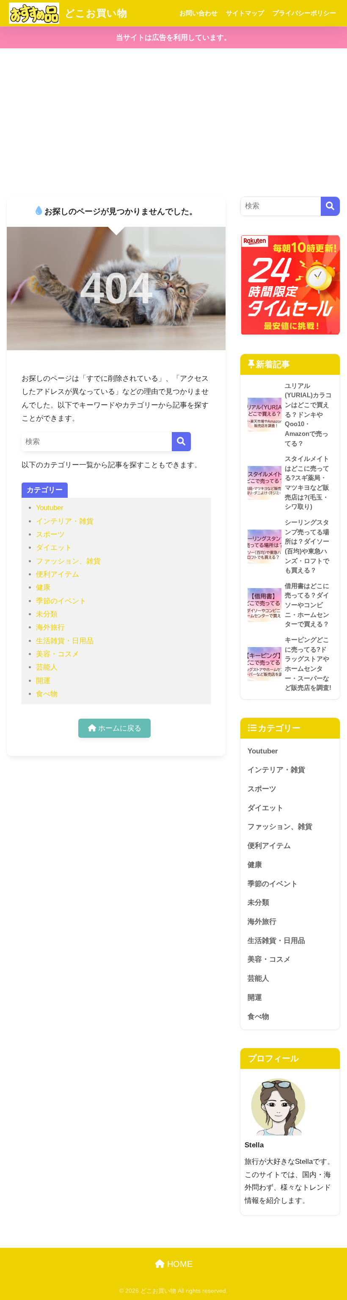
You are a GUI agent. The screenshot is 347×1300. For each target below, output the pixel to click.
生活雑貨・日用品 (65, 641)
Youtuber (49, 508)
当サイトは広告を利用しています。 (173, 37)
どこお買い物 (94, 13)
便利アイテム (57, 574)
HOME (179, 1264)
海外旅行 (50, 627)
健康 (43, 587)
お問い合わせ (198, 13)
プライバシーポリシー (304, 13)
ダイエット (54, 548)
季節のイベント (61, 601)
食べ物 (47, 694)
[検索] (181, 441)
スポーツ (50, 534)
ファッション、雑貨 (68, 561)
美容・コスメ (57, 654)
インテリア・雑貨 (65, 521)
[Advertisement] (173, 122)
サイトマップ (245, 13)
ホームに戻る (118, 728)
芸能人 (47, 667)
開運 (43, 681)
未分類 (47, 614)
